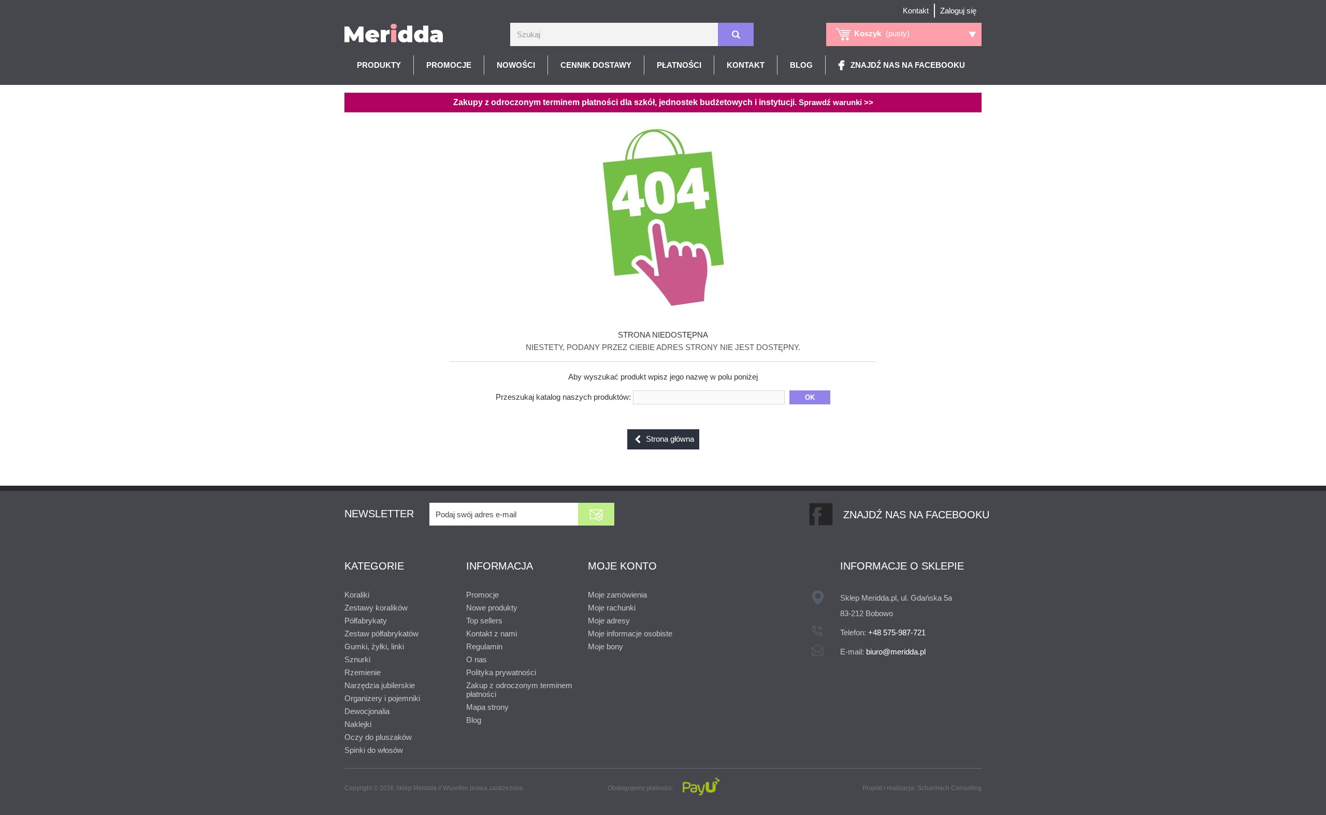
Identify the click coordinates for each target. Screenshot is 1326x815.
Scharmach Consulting (949, 788)
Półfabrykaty (365, 620)
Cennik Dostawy (595, 65)
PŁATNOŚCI (679, 65)
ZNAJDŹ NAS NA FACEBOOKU (916, 514)
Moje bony (605, 646)
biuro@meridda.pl (896, 651)
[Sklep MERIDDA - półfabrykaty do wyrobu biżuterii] (393, 33)
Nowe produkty (491, 607)
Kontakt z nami (491, 633)
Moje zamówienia (617, 594)
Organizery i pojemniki (382, 698)
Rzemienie (362, 672)
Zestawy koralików (376, 607)
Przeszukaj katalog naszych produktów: (563, 396)
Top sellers (484, 620)
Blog (801, 65)
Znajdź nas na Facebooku (908, 65)
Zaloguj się (958, 10)
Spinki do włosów (373, 750)
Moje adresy (609, 620)
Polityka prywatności (501, 672)
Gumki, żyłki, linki (374, 646)
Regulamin (484, 646)
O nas (476, 659)
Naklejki (357, 724)
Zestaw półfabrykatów (381, 633)
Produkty (379, 65)
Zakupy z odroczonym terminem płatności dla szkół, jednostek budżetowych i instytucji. (663, 102)
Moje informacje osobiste (630, 633)
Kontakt (916, 10)
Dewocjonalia (367, 711)
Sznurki (357, 659)
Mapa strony (487, 707)
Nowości (516, 65)
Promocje (448, 65)
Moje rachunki (612, 607)
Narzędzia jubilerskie (379, 685)
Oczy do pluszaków (378, 737)
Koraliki (356, 594)
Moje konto (622, 566)
